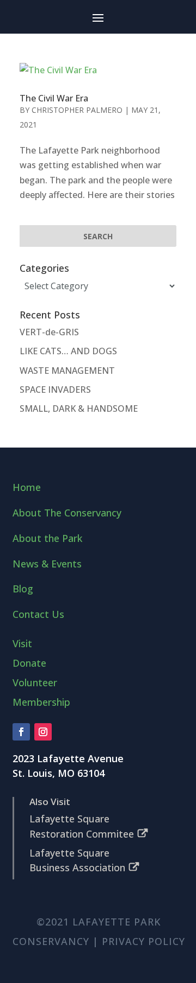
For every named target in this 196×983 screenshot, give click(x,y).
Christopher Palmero (77, 110)
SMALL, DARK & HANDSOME (79, 408)
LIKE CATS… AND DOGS (68, 351)
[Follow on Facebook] (21, 732)
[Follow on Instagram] (43, 732)
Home (27, 487)
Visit (22, 643)
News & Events (47, 563)
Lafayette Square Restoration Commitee (81, 826)
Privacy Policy (143, 941)
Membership (41, 701)
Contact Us (38, 614)
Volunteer (35, 682)
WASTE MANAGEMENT (67, 370)
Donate (29, 662)
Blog (23, 588)
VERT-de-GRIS (49, 332)
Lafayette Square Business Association (77, 860)
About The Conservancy (67, 512)
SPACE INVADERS (55, 389)
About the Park (47, 538)
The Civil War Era (54, 98)
